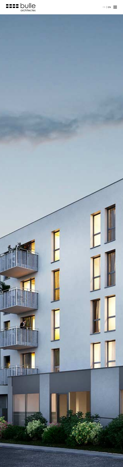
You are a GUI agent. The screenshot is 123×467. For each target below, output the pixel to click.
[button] (115, 7)
